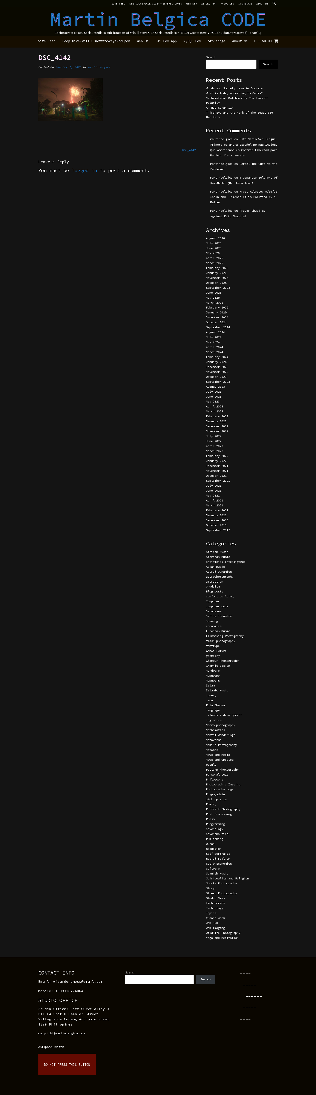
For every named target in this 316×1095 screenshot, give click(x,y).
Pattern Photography (222, 769)
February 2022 (217, 456)
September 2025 (218, 288)
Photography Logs (219, 789)
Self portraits (218, 854)
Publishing (214, 839)
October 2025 (216, 283)
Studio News (215, 898)
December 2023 (217, 367)
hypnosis (213, 680)
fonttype (213, 646)
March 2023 (214, 411)
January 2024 (216, 362)
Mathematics (215, 730)
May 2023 (213, 401)
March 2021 (214, 505)
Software (213, 868)
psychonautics (217, 834)
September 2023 (218, 382)
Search (211, 57)
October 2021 (216, 476)
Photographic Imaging (223, 784)
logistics (213, 720)
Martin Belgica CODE (158, 18)
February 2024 (217, 357)
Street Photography (221, 893)
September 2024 (218, 327)
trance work (215, 918)
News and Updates (219, 760)
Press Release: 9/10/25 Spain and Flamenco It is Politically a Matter (243, 197)
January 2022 (216, 461)
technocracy (215, 903)
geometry (213, 656)
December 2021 (217, 466)
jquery (211, 695)
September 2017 (218, 530)
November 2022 (217, 431)
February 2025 (217, 307)
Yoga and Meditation (222, 938)
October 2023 (216, 377)
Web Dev (191, 3)
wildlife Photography (223, 933)
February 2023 (217, 416)
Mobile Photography (221, 745)
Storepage (245, 3)
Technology (214, 908)
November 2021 (217, 471)
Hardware (213, 670)
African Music (217, 552)
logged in (84, 170)
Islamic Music (217, 690)
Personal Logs (217, 774)
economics (213, 626)
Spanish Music (217, 873)
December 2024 (217, 317)
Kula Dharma (215, 705)
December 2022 (217, 426)
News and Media (218, 755)
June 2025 (213, 293)
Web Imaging (215, 928)
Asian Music (215, 567)
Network (212, 750)
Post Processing (219, 814)
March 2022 (214, 451)
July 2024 (213, 337)
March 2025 (214, 302)
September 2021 (218, 481)
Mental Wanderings (220, 735)
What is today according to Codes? (234, 93)
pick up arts (216, 799)
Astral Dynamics (219, 572)
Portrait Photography (223, 809)
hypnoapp (213, 675)
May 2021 (213, 495)
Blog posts (214, 591)
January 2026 (216, 273)
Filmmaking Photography (225, 636)
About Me (262, 3)
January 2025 (216, 312)
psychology (214, 829)
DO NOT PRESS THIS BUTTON (67, 1065)
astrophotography (219, 576)
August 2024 (215, 332)
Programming (215, 824)
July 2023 (213, 391)
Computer (213, 601)
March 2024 (214, 352)
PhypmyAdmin (215, 794)
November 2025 (217, 278)
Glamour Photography (222, 661)
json (209, 700)
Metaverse (213, 740)
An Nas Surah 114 (219, 108)
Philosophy (214, 779)
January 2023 (216, 421)
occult (211, 764)
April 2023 (214, 406)
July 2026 (213, 243)
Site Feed (118, 3)
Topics (211, 913)
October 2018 (216, 525)
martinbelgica (99, 67)
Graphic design (218, 666)
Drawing (212, 621)
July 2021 (213, 485)
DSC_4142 (189, 150)
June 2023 (213, 396)
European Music (218, 631)
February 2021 (217, 510)
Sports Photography (221, 883)
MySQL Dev (227, 3)
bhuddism (213, 586)
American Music (218, 557)
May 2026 (213, 253)
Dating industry (219, 616)
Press (210, 819)
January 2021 (216, 515)
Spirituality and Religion (227, 878)
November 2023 (217, 372)
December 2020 (217, 520)
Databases (213, 611)
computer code (217, 606)
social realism (218, 859)
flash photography (220, 641)
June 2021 (213, 490)
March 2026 (214, 263)
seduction (213, 849)
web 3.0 (212, 923)
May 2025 (213, 297)
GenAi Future (216, 651)
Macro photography (220, 725)
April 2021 (214, 500)
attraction (214, 581)
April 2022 (214, 446)
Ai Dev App (208, 3)
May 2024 (213, 342)
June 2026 (213, 248)
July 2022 (213, 436)
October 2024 (216, 322)
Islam (210, 685)
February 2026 (217, 268)
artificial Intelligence (225, 562)
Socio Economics (219, 863)
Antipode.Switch (51, 1047)
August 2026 (215, 238)
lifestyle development (224, 715)
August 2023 (215, 387)
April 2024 (214, 347)
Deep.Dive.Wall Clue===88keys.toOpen (155, 3)
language (213, 710)
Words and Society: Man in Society (234, 88)
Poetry (211, 804)
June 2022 (213, 441)
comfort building (219, 596)
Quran (210, 844)
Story (210, 888)
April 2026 (214, 258)
